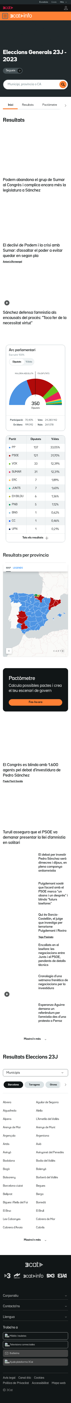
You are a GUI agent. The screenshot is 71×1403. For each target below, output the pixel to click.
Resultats (28, 105)
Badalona (9, 1161)
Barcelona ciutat (13, 1186)
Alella (39, 1111)
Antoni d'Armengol (12, 262)
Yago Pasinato (45, 937)
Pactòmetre (49, 105)
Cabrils (40, 1227)
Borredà (41, 1202)
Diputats (17, 362)
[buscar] (63, 84)
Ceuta (53, 2)
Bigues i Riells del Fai (15, 1202)
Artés (6, 1144)
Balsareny (9, 1177)
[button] (35, 538)
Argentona (42, 1136)
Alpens (7, 1119)
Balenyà (41, 1169)
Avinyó (7, 1152)
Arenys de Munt (45, 1127)
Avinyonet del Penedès (50, 1152)
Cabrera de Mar (45, 1219)
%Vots (29, 362)
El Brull (40, 1211)
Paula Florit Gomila (13, 781)
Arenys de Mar (12, 1127)
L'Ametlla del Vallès (47, 1119)
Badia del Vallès (45, 1161)
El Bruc (7, 1211)
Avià (38, 1144)
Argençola (9, 1136)
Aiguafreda (9, 1111)
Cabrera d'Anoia (13, 1227)
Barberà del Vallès (47, 1177)
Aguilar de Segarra (47, 1102)
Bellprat (7, 1194)
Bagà (6, 1169)
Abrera (7, 1102)
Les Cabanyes (12, 1219)
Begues (40, 1186)
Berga (40, 1194)
